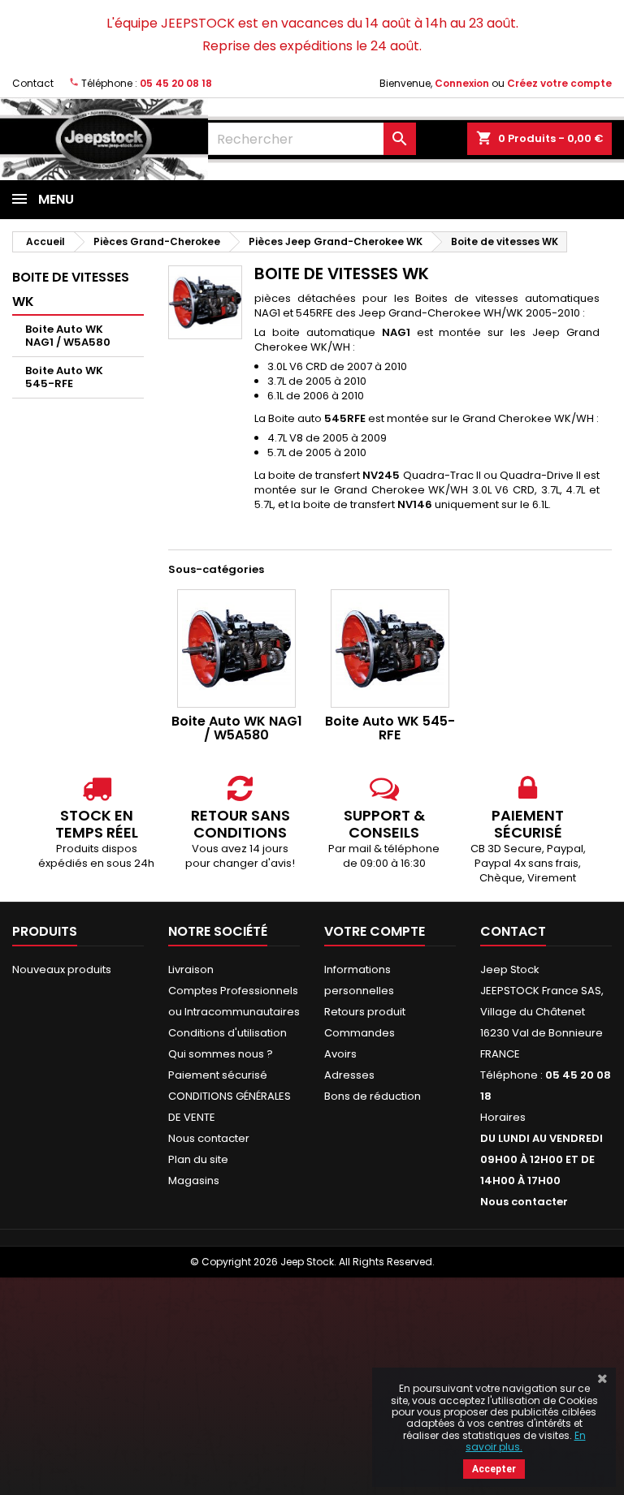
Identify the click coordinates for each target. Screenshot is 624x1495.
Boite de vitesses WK (70, 289)
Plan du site (198, 1159)
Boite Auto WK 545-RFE (64, 377)
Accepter (494, 1469)
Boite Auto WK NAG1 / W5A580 (67, 335)
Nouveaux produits (61, 969)
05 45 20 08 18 (176, 83)
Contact (33, 83)
